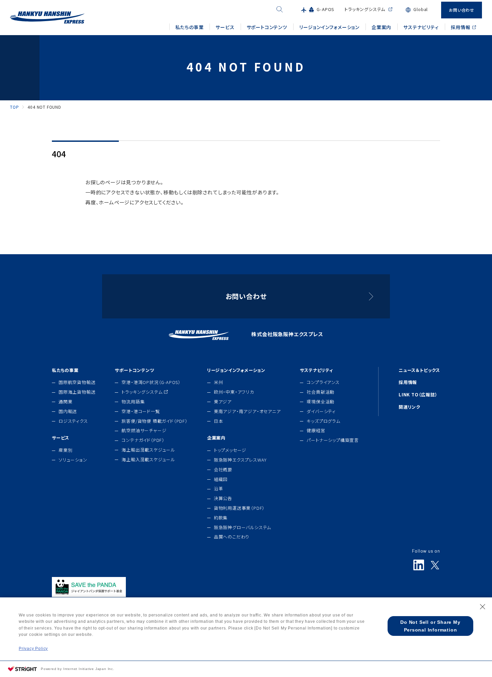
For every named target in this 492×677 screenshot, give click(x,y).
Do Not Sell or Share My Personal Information (430, 625)
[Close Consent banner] (482, 606)
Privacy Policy (33, 648)
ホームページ (114, 202)
